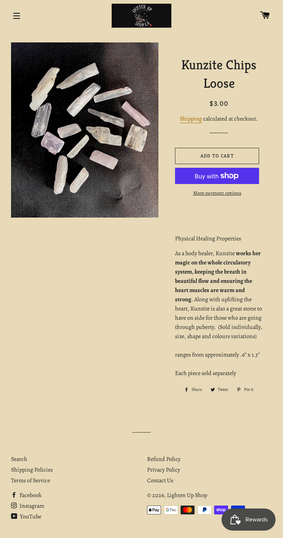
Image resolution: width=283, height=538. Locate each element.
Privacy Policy (163, 470)
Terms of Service (30, 480)
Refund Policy (164, 459)
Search (19, 459)
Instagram (31, 506)
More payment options (217, 193)
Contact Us (160, 480)
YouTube (30, 517)
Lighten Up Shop (187, 495)
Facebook (30, 495)
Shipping (191, 119)
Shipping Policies (32, 470)
